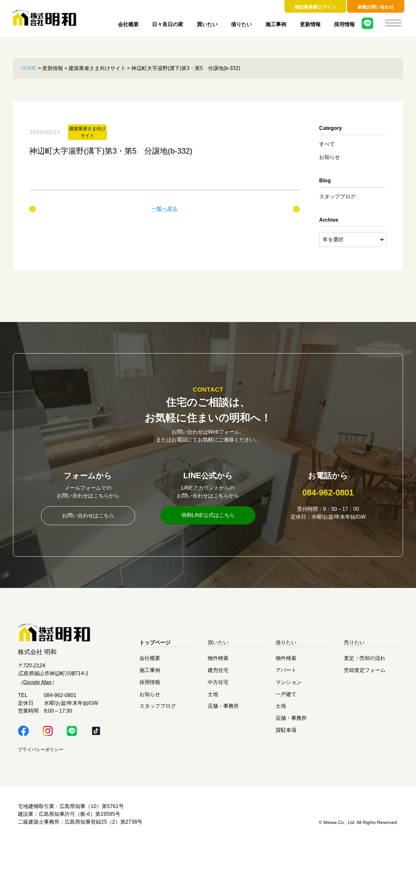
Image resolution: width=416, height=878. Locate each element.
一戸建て (286, 694)
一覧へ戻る (164, 209)
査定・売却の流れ (364, 658)
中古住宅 (218, 682)
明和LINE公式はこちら (208, 515)
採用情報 (344, 24)
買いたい (207, 24)
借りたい (241, 24)
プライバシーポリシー (40, 749)
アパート (286, 670)
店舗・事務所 (223, 706)
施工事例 (276, 24)
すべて (327, 144)
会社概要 (128, 24)
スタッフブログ (337, 196)
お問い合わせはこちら (88, 515)
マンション (289, 682)
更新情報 (310, 24)
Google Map (37, 682)
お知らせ (329, 157)
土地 (213, 694)
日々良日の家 (167, 24)
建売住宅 (218, 670)
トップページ (155, 642)
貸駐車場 (286, 729)
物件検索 (218, 658)
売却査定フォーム (364, 670)
